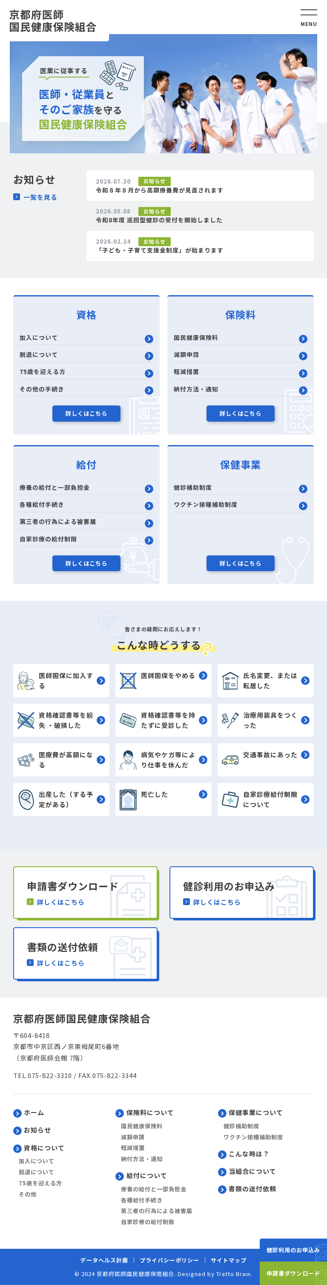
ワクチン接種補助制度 (206, 504)
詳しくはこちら (86, 413)
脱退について (39, 354)
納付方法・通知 (196, 389)
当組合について (252, 1171)
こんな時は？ (249, 1153)
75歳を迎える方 (43, 371)
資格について (44, 1147)
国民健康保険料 (196, 337)
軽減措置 (186, 371)
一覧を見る (40, 197)
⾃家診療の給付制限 (48, 539)
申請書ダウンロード (293, 1273)
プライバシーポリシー (169, 1260)
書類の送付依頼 (252, 1188)
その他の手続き (42, 389)
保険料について (150, 1112)
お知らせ (37, 1129)
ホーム (34, 1112)
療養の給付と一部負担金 (55, 487)
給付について (146, 1175)
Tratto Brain (233, 1274)
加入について (39, 337)
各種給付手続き (42, 504)
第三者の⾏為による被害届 (58, 521)
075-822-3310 (50, 1075)
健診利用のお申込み (293, 1250)
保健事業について (256, 1112)
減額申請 (186, 354)
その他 (28, 1194)
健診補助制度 (193, 487)
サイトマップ (229, 1260)
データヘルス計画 (104, 1260)
